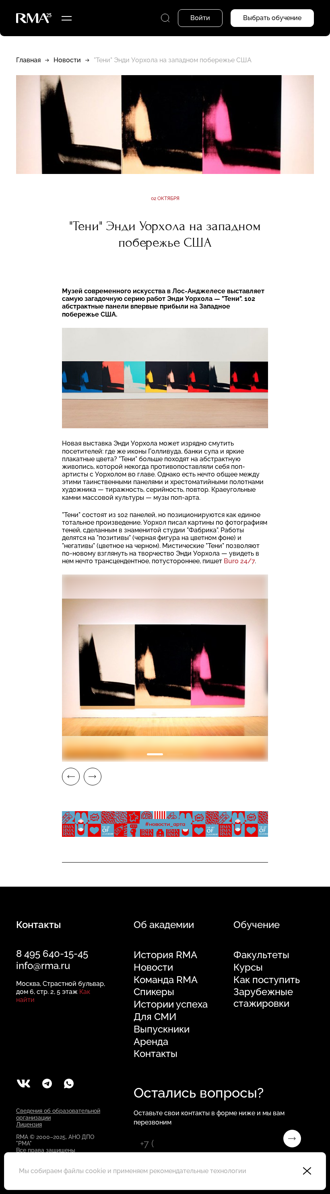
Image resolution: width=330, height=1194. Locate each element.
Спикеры (154, 992)
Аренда (151, 1041)
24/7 (239, 561)
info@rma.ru (43, 965)
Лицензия (29, 1124)
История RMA (165, 955)
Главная (28, 60)
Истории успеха (171, 1004)
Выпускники (162, 1029)
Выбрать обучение (272, 18)
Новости (67, 60)
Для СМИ (155, 1016)
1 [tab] (155, 754)
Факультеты (261, 955)
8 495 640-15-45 (52, 953)
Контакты (155, 1053)
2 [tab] (175, 754)
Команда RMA (166, 979)
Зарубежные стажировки (263, 997)
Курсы (248, 967)
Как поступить (266, 979)
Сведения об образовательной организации (58, 1114)
